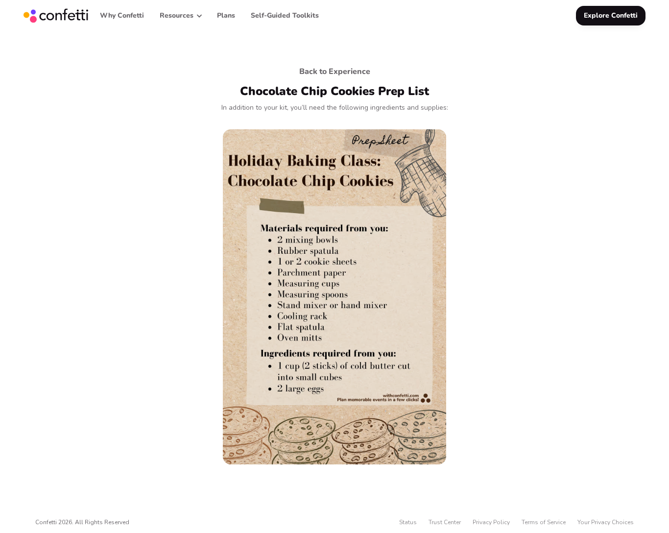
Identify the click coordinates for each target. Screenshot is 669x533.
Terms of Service (544, 522)
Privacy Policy (491, 522)
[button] (180, 15)
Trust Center (445, 522)
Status (408, 522)
